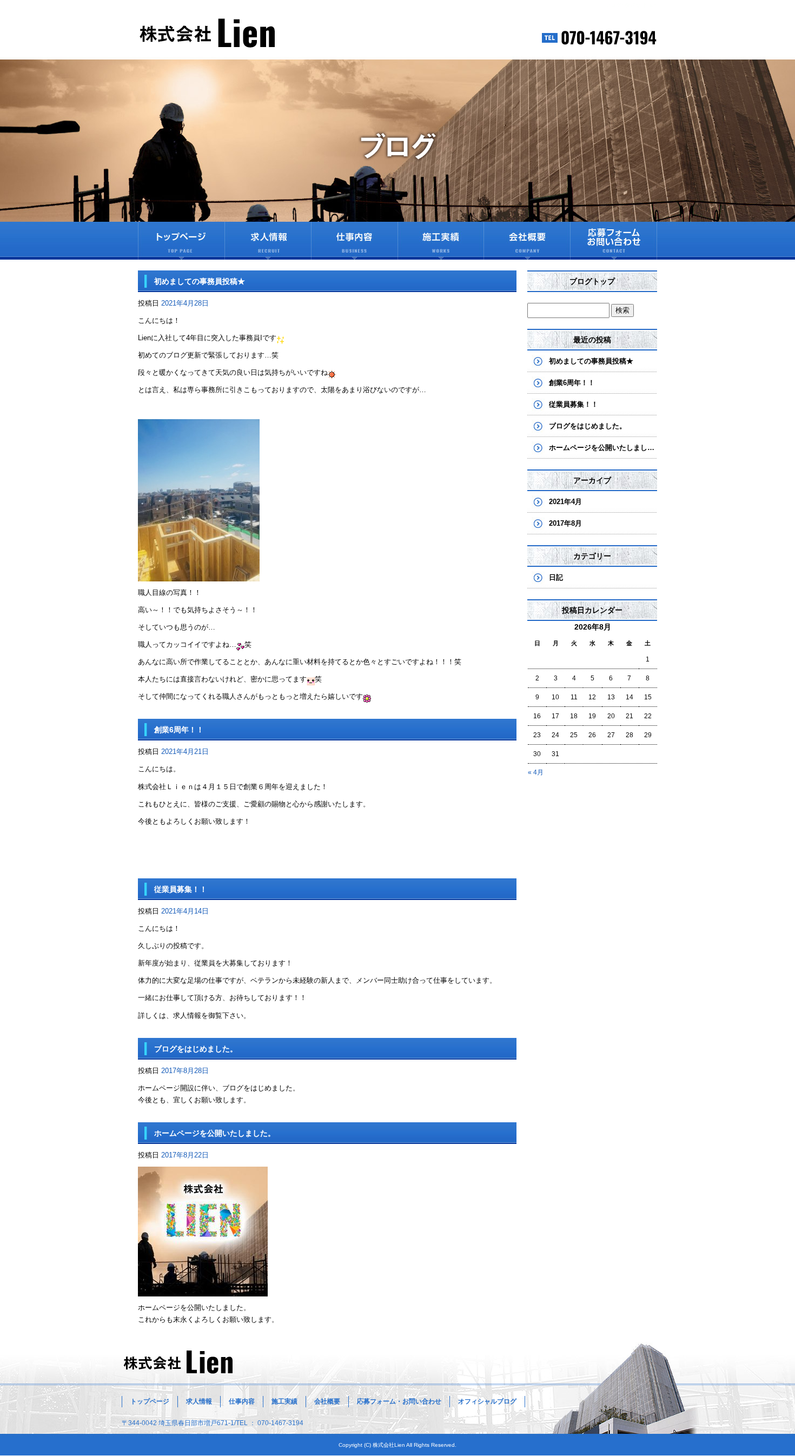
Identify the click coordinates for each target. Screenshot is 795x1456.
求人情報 (267, 241)
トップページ (181, 241)
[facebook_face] (203, 1290)
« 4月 (536, 772)
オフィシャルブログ (487, 1401)
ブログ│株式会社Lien (631, 5)
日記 (556, 577)
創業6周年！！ (179, 729)
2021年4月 (565, 502)
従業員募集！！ (180, 889)
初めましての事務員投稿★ (199, 281)
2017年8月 (565, 523)
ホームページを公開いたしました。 (214, 1133)
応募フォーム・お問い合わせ (614, 241)
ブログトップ (592, 281)
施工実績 (441, 241)
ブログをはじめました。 (195, 1048)
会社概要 (527, 241)
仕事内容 (354, 241)
